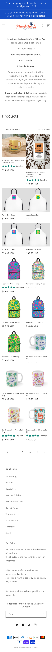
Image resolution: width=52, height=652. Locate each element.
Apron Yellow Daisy (33, 249)
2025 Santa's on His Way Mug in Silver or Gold (13, 161)
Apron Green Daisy (33, 215)
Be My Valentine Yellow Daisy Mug (13, 431)
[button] (3, 26)
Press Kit (9, 482)
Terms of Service (13, 514)
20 (37, 451)
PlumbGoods (22, 647)
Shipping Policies (13, 495)
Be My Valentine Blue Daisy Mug (36, 357)
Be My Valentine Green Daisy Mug (13, 394)
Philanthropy (11, 476)
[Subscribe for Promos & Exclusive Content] (43, 614)
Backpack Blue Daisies (10, 284)
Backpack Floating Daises (36, 284)
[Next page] (45, 452)
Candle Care (11, 489)
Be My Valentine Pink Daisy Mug (36, 394)
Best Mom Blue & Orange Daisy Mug (38, 431)
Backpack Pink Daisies (34, 322)
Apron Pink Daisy (8, 249)
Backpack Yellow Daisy (10, 356)
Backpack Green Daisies (11, 322)
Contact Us (10, 526)
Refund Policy (12, 508)
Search (9, 533)
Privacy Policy (12, 520)
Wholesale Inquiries (14, 501)
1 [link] (7, 451)
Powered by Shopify (32, 647)
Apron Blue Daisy (8, 215)
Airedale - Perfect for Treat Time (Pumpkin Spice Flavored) (36, 174)
